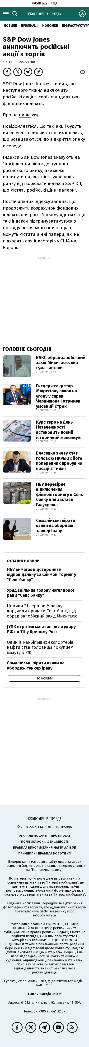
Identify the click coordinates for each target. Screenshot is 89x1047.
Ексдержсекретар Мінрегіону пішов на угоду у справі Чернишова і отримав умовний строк (58, 396)
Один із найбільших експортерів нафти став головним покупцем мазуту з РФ (40, 647)
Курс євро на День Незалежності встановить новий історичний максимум (58, 430)
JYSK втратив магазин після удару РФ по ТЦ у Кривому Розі (41, 629)
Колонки (50, 26)
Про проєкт (60, 835)
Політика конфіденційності (44, 841)
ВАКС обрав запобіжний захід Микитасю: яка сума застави (60, 362)
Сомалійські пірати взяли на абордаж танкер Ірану (55, 525)
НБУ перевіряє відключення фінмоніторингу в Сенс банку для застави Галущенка (59, 494)
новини (10, 26)
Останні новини (23, 561)
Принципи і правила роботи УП (44, 853)
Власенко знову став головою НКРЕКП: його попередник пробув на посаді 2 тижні (59, 461)
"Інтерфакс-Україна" (62, 883)
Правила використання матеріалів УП (44, 847)
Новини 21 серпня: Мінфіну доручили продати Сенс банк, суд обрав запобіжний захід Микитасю (42, 611)
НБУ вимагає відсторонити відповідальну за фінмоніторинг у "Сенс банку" (41, 574)
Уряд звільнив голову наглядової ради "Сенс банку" (40, 593)
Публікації (29, 26)
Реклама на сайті (33, 835)
